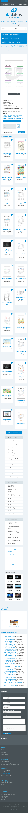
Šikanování (3, 784)
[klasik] (18, 126)
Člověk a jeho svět (12, 499)
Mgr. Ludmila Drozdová (10, 647)
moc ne (9, 560)
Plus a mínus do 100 (21, 177)
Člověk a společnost (12, 505)
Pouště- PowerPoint (14, 626)
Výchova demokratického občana (14, 527)
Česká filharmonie (5, 773)
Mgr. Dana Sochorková (10, 655)
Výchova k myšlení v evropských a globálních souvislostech (14, 533)
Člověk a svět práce (12, 508)
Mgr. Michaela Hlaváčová (10, 652)
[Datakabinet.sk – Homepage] (14, 12)
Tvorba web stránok (5, 806)
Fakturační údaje (5, 754)
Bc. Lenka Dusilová (10, 641)
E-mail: (4, 700)
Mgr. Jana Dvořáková (10, 654)
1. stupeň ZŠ (6, 115)
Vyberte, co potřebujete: (8, 715)
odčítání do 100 (7, 116)
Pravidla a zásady (5, 786)
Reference (3, 752)
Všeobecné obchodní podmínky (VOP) (10, 764)
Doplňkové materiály (13, 477)
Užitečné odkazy (5, 761)
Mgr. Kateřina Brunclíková (10, 649)
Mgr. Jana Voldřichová (10, 679)
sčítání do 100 (19, 118)
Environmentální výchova (14, 540)
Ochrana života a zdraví (7, 782)
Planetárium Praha (5, 775)
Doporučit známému (14, 94)
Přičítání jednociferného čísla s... (7, 251)
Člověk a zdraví (11, 511)
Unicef (2, 771)
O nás (2, 749)
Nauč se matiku (5, 796)
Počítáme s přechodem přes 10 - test (21, 229)
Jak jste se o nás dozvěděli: (9, 710)
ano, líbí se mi (10, 556)
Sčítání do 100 (20, 327)
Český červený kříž (5, 770)
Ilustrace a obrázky (12, 471)
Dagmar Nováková (10, 680)
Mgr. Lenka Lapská (10, 636)
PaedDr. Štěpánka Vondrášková (13, 666)
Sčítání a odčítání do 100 (9, 126)
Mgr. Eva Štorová (10, 639)
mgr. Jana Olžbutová (10, 642)
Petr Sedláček (10, 638)
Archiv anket (10, 566)
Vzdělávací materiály (6, 751)
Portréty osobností (12, 468)
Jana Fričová (11, 674)
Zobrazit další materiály (14, 432)
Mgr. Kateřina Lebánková (10, 685)
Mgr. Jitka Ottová (10, 677)
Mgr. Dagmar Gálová (10, 671)
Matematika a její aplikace (12, 490)
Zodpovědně (4, 797)
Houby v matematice (21, 153)
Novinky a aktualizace (13, 440)
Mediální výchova (12, 543)
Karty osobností (11, 465)
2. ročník (12, 115)
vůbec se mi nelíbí (11, 561)
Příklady (3, 799)
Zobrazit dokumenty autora (12, 121)
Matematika (5, 47)
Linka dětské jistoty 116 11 (7, 794)
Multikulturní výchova (13, 537)
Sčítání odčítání (7, 346)
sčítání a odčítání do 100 (9, 118)
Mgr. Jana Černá (11, 665)
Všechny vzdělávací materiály (13, 45)
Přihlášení (4, 1)
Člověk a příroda (12, 502)
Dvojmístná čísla (21, 400)
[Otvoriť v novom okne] (14, 810)
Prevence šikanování (6, 793)
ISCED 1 (21, 45)
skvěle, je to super (11, 554)
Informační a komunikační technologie (14, 495)
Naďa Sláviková (11, 669)
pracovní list (15, 116)
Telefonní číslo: (6, 705)
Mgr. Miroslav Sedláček (10, 660)
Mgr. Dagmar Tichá (10, 644)
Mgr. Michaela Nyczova (11, 676)
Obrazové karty (11, 462)
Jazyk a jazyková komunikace (12, 485)
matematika (19, 115)
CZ (26, 1)
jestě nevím (10, 557)
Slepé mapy (11, 450)
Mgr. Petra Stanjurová (10, 657)
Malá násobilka (7, 419)
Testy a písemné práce (13, 459)
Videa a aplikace (12, 447)
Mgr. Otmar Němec (10, 646)
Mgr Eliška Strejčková (10, 663)
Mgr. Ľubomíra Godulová (10, 673)
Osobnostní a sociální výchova (13, 522)
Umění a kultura (12, 514)
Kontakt (3, 755)
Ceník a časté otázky (6, 763)
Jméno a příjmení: (7, 696)
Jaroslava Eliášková (10, 658)
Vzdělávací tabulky (12, 444)
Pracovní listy (11, 456)
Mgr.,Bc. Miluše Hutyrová (10, 650)
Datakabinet (3, 45)
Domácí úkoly (11, 474)
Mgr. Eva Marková (10, 661)
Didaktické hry (11, 453)
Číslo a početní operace (13, 47)
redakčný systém (13, 806)
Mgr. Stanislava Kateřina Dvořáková (13, 682)
